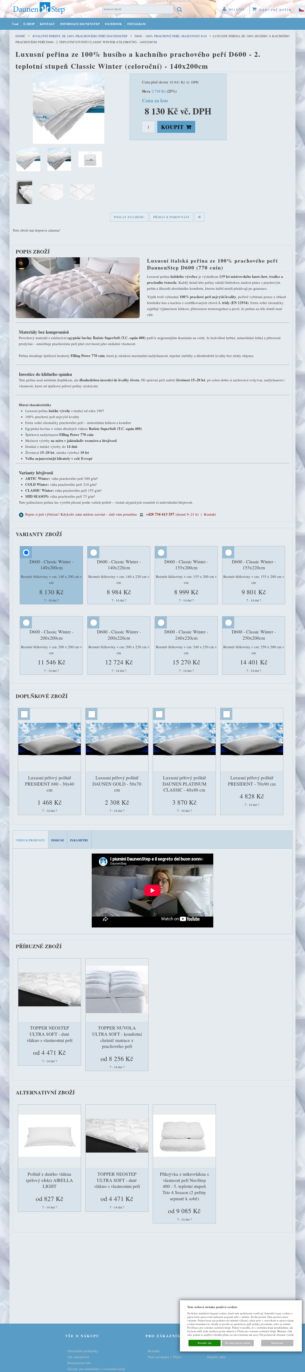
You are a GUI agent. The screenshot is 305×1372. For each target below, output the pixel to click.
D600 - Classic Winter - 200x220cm (119, 635)
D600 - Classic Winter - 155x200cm (186, 565)
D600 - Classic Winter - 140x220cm (119, 565)
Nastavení (277, 1343)
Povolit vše (204, 1343)
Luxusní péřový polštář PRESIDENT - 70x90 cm (252, 781)
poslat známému (129, 217)
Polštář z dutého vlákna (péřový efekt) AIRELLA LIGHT (49, 1180)
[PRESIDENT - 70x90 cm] (252, 739)
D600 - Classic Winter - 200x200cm (51, 635)
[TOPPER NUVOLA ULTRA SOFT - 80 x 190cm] (117, 990)
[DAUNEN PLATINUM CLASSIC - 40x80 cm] (184, 739)
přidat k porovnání (171, 217)
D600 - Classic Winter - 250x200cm (254, 635)
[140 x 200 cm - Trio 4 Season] (184, 1136)
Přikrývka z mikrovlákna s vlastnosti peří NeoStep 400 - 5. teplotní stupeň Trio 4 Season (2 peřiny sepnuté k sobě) (184, 1186)
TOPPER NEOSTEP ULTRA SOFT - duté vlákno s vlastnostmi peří (49, 1034)
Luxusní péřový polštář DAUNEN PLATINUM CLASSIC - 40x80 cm (184, 784)
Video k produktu (30, 840)
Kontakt (210, 514)
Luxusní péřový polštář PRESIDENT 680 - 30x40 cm (49, 784)
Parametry (79, 840)
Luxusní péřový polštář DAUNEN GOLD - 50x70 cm (116, 784)
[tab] (30, 839)
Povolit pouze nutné (237, 1343)
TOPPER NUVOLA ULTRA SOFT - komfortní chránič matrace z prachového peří (117, 1037)
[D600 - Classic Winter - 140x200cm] (68, 108)
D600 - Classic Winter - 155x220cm (254, 565)
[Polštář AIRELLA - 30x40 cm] (49, 1136)
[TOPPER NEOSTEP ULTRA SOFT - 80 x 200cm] (49, 990)
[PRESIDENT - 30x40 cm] (49, 739)
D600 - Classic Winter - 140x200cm (51, 565)
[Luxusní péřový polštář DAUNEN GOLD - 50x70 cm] (117, 739)
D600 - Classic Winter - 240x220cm (186, 635)
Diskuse (57, 840)
